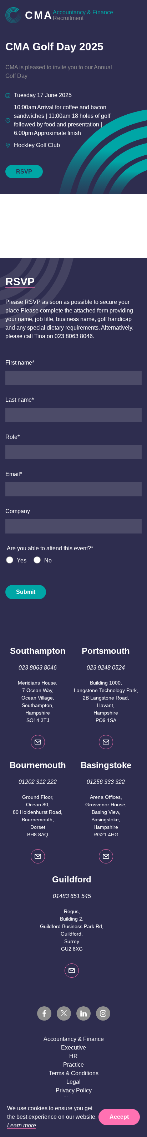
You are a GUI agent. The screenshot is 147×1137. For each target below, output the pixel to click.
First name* (19, 363)
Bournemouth (38, 765)
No (48, 560)
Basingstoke (106, 765)
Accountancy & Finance (74, 1039)
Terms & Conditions (73, 1073)
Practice (73, 1065)
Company (17, 511)
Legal (73, 1082)
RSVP (24, 172)
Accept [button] (119, 1117)
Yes (21, 560)
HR (73, 1056)
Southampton (38, 651)
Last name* (19, 400)
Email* (13, 474)
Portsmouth (106, 651)
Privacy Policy (74, 1090)
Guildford (71, 879)
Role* (12, 437)
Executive (73, 1048)
